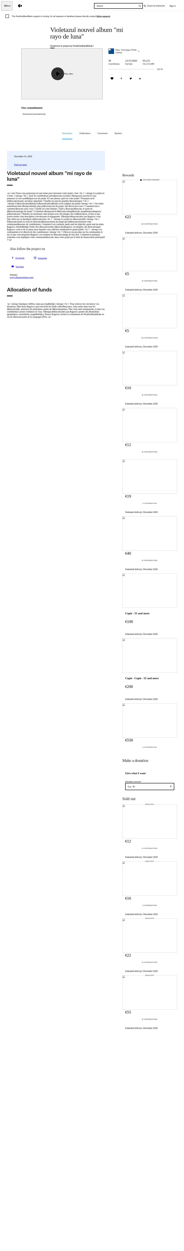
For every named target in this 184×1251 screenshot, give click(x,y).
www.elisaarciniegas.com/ (21, 277)
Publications (84, 133)
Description (67, 133)
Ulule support (103, 16)
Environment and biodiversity (34, 114)
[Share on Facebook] (121, 78)
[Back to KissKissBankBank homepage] (17, 5)
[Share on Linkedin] (140, 78)
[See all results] (140, 6)
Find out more (20, 164)
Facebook (20, 258)
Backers (118, 133)
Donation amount (133, 782)
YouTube (20, 267)
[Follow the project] (112, 78)
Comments (103, 133)
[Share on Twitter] (130, 78)
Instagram (42, 258)
